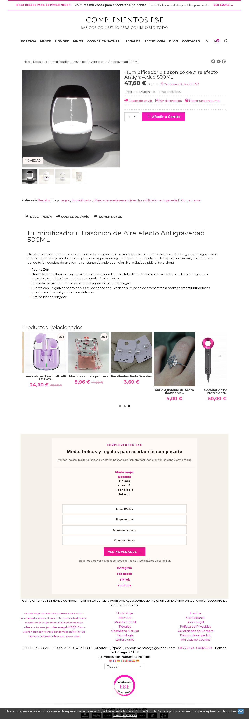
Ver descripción (170, 101)
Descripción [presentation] (40, 216)
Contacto (191, 41)
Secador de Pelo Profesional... (217, 391)
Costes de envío (140, 101)
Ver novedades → (124, 552)
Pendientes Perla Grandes (131, 376)
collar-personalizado (68, 618)
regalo (65, 200)
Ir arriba (195, 613)
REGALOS (132, 41)
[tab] (38, 217)
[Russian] (130, 661)
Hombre (125, 618)
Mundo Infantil (125, 622)
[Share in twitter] (218, 61)
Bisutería (124, 485)
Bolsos (124, 481)
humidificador (82, 200)
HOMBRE (62, 41)
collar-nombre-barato (43, 618)
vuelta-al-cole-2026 (68, 636)
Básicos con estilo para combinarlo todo (124, 28)
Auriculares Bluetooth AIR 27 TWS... (46, 377)
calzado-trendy (49, 613)
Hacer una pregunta (204, 101)
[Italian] (122, 661)
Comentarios (190, 200)
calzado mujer (32, 613)
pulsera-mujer (41, 627)
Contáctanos (195, 618)
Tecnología (124, 490)
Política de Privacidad (195, 626)
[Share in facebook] (213, 61)
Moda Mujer (125, 613)
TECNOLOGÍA (154, 41)
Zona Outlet (125, 639)
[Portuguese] (126, 661)
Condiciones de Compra (195, 631)
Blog (173, 41)
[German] (118, 661)
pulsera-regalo (59, 627)
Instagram (124, 568)
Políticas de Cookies (195, 639)
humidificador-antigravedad (158, 200)
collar (73, 613)
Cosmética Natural (125, 631)
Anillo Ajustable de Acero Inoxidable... (174, 391)
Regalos (44, 200)
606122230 (186, 648)
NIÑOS (78, 41)
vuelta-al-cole (47, 636)
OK (240, 711)
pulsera (27, 627)
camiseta (64, 613)
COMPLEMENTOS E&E (124, 20)
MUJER (45, 41)
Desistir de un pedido (195, 635)
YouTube (124, 585)
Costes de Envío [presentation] (74, 216)
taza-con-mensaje (43, 631)
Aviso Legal (195, 622)
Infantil (124, 494)
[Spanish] (133, 661)
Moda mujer (124, 472)
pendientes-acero (73, 622)
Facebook (124, 574)
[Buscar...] (226, 41)
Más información (125, 715)
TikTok (124, 579)
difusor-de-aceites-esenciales (115, 200)
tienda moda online (65, 631)
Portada (28, 41)
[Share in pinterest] (224, 61)
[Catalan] (138, 661)
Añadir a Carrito (166, 117)
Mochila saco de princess (89, 376)
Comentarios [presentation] (110, 216)
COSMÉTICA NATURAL (104, 41)
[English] (110, 661)
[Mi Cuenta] (206, 41)
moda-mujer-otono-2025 (48, 622)
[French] (114, 661)
